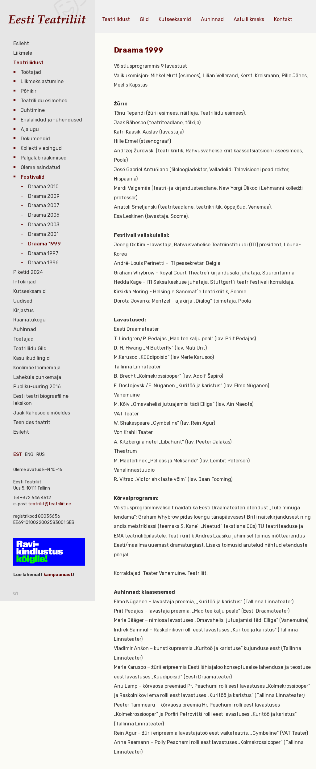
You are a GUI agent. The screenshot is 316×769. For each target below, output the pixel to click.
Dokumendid (35, 139)
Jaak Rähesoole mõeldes (41, 413)
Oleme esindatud (40, 167)
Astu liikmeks (249, 19)
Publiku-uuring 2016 (37, 386)
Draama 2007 (43, 205)
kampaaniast (58, 574)
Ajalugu (30, 129)
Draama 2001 (43, 234)
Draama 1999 (44, 244)
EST (17, 454)
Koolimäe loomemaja (36, 368)
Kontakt (283, 19)
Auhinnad (24, 329)
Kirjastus (23, 310)
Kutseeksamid (29, 291)
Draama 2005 (43, 215)
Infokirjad (24, 282)
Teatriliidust (28, 63)
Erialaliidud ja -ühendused (51, 120)
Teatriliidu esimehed (44, 101)
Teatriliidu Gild (30, 348)
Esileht (21, 43)
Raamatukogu (29, 320)
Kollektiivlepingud (41, 148)
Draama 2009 (44, 196)
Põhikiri (29, 91)
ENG (29, 454)
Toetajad (23, 339)
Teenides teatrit (31, 422)
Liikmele (22, 53)
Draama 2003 (43, 224)
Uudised (22, 301)
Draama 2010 (43, 186)
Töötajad (31, 72)
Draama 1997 (43, 253)
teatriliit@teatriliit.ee (49, 504)
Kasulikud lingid (31, 358)
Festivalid (32, 177)
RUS (40, 454)
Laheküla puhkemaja (37, 377)
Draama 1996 (43, 263)
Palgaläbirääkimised (44, 158)
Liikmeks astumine (42, 81)
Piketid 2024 (28, 272)
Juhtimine (33, 110)
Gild (144, 19)
